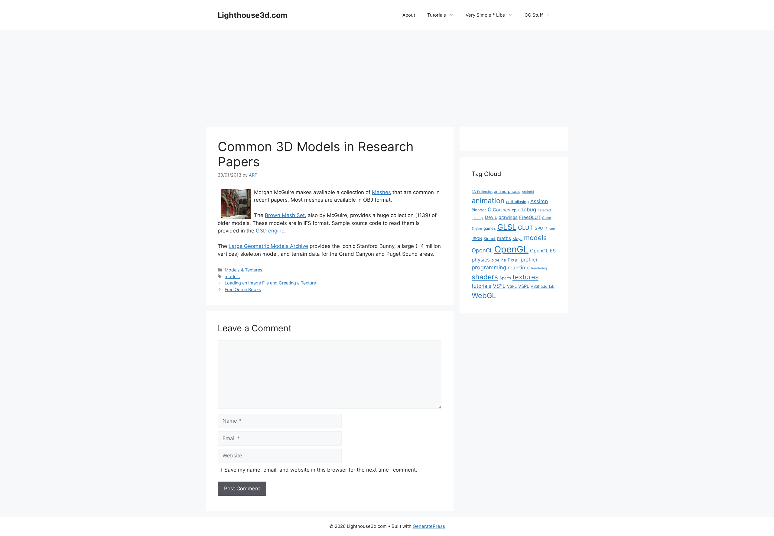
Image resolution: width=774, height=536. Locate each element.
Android (528, 192)
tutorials (481, 286)
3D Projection (482, 192)
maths (504, 238)
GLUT (525, 227)
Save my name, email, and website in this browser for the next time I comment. (320, 470)
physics (481, 260)
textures (525, 277)
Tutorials (436, 15)
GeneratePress (429, 526)
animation (488, 200)
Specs (505, 277)
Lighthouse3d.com (253, 15)
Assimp (539, 201)
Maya (517, 238)
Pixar (513, 260)
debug (528, 209)
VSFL (512, 286)
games (489, 228)
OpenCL (482, 250)
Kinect (490, 238)
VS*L (499, 286)
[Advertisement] (387, 75)
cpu (515, 209)
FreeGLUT (530, 217)
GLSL (506, 227)
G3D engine (270, 231)
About (408, 15)
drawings (508, 217)
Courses (501, 210)
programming (489, 267)
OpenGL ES (543, 251)
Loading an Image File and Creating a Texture (270, 282)
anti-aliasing (517, 201)
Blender (479, 209)
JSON (477, 238)
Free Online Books (243, 289)
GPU (539, 228)
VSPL (523, 286)
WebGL (484, 295)
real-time (519, 268)
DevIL (491, 217)
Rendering (539, 268)
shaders (485, 277)
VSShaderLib (542, 286)
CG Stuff (534, 15)
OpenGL (511, 249)
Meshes (381, 192)
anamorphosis (507, 191)
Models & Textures (243, 269)
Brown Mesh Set (285, 215)
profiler (529, 260)
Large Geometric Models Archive (268, 246)
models (232, 276)
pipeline (498, 260)
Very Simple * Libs (485, 15)
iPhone (550, 229)
